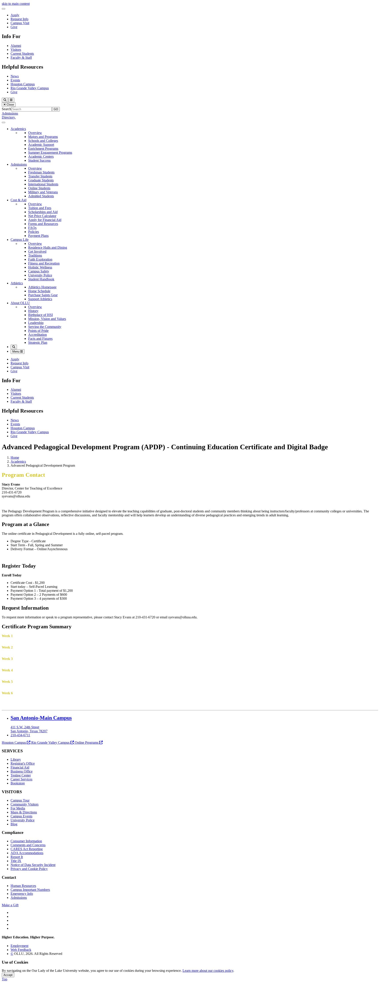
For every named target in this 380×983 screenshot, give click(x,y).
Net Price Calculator (42, 216)
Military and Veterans (43, 192)
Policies (33, 232)
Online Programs (86, 742)
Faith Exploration (40, 259)
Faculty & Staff (21, 57)
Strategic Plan (37, 342)
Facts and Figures (40, 338)
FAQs (32, 228)
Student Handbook (41, 279)
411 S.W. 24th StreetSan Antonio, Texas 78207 (29, 729)
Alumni (16, 46)
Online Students (39, 188)
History (33, 311)
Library (16, 759)
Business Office (22, 771)
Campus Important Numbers (30, 890)
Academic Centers (41, 156)
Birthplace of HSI (40, 315)
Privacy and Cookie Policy (29, 869)
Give (14, 27)
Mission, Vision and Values (47, 319)
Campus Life (20, 239)
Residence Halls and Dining (47, 247)
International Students (43, 184)
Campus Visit (20, 23)
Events (15, 80)
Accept (8, 975)
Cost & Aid (18, 200)
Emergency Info (22, 893)
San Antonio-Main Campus (41, 718)
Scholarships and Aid (43, 212)
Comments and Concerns (28, 845)
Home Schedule (39, 291)
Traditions (35, 255)
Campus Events (21, 816)
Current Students (22, 53)
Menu (16, 351)
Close (10, 104)
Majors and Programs (43, 137)
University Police (40, 275)
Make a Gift (10, 905)
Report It (17, 857)
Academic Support (41, 144)
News (15, 76)
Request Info (19, 19)
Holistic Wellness (40, 267)
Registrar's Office (23, 763)
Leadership (36, 323)
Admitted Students (41, 196)
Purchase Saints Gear (43, 295)
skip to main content (16, 3)
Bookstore (18, 783)
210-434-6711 (20, 735)
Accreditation (37, 334)
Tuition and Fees (39, 208)
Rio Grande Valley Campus (30, 88)
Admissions (10, 113)
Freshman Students (41, 172)
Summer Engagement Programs (50, 152)
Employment (19, 946)
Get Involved (37, 251)
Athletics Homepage (42, 287)
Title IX (16, 861)
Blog (14, 824)
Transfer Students (40, 176)
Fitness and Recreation (44, 263)
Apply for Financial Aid (44, 220)
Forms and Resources (43, 224)
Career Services (21, 779)
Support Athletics (40, 299)
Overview (35, 133)
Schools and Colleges (43, 141)
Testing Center (21, 775)
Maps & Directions (24, 812)
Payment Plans (38, 236)
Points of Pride (38, 331)
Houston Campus (23, 84)
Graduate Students (41, 180)
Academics (18, 129)
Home (15, 457)
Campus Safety (38, 271)
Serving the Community (44, 327)
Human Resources (23, 886)
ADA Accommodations (27, 853)
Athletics (17, 283)
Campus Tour (20, 800)
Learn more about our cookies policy (208, 970)
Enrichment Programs (43, 148)
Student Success (39, 160)
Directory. (9, 117)
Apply (15, 15)
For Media (18, 808)
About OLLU (20, 303)
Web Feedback (21, 950)
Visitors (16, 49)
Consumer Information (26, 841)
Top (4, 979)
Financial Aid (20, 767)
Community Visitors (24, 804)
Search (6, 109)
